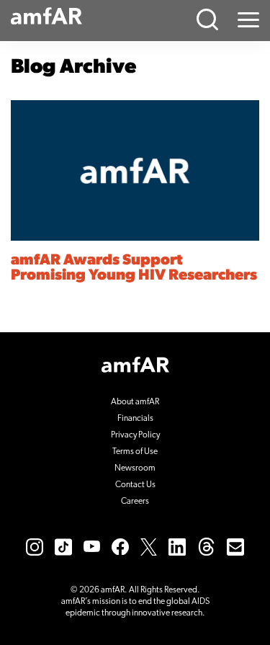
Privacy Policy (135, 435)
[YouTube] (92, 546)
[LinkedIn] (177, 546)
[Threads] (206, 546)
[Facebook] (120, 546)
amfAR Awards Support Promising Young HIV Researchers (134, 268)
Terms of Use (135, 452)
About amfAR (135, 402)
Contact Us (135, 485)
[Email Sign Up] (235, 546)
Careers (135, 501)
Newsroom (135, 468)
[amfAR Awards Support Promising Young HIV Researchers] (135, 170)
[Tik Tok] (63, 546)
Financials (135, 418)
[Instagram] (34, 546)
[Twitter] (148, 546)
